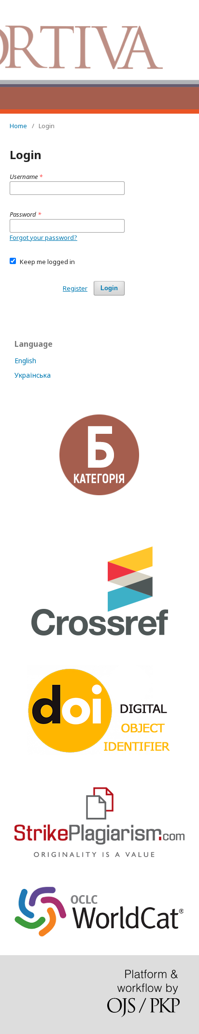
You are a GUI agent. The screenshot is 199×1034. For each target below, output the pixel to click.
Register (75, 288)
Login (109, 288)
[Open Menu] (9, 9)
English (25, 360)
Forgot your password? (43, 237)
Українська (32, 375)
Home (18, 125)
